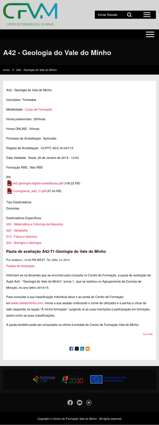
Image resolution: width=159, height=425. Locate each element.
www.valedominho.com (27, 303)
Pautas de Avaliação (20, 266)
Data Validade (16, 157)
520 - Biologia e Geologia (23, 242)
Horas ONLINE (16, 128)
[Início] (30, 14)
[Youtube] (79, 402)
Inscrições (13, 99)
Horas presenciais (18, 119)
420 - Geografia (17, 230)
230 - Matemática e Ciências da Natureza (34, 224)
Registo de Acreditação (22, 148)
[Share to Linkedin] (82, 349)
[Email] (89, 402)
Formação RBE (17, 167)
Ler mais (148, 334)
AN (8, 177)
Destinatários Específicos (23, 218)
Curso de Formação (38, 109)
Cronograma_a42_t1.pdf (29, 191)
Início (6, 70)
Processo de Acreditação (23, 138)
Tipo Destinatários (18, 202)
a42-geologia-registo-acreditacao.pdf (37, 183)
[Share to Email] (88, 349)
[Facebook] (70, 402)
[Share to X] (77, 349)
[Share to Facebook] (71, 349)
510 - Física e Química (21, 236)
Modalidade (14, 109)
